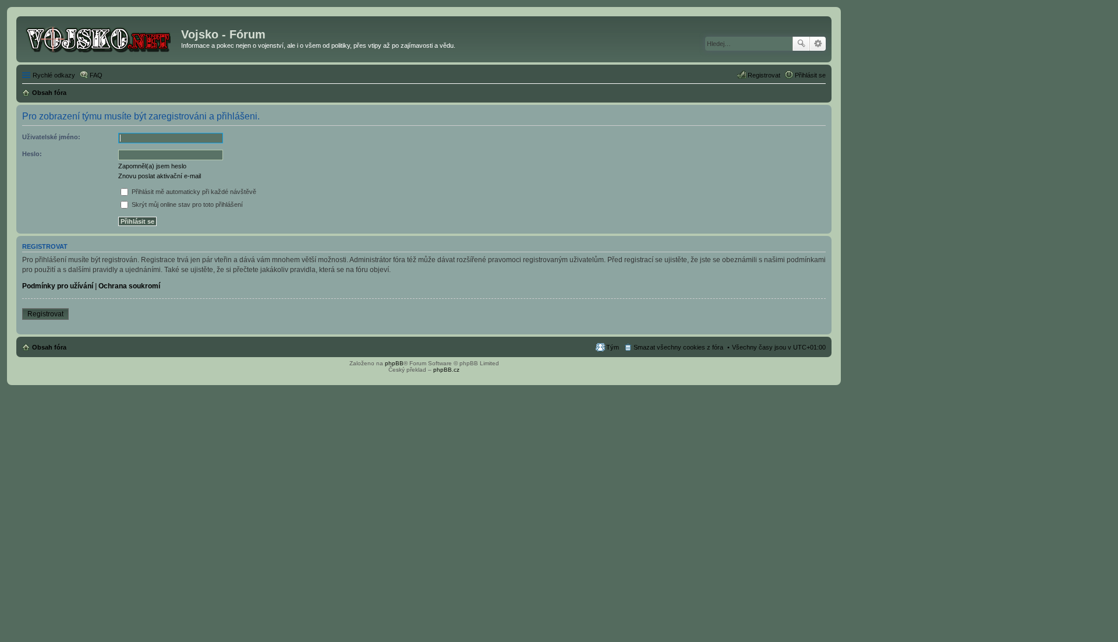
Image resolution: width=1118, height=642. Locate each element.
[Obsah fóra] (100, 38)
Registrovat (45, 314)
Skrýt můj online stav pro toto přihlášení (186, 204)
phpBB (394, 363)
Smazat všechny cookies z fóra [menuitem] (678, 347)
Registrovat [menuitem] (764, 75)
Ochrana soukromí (129, 286)
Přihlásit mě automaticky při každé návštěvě (193, 191)
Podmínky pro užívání (57, 286)
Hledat (801, 44)
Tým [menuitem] (612, 347)
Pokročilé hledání (818, 44)
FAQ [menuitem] (96, 75)
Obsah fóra (49, 347)
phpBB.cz (446, 369)
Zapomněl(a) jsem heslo (152, 166)
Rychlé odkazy (54, 75)
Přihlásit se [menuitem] (810, 75)
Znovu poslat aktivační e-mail (159, 175)
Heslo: (32, 153)
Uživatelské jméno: (51, 136)
